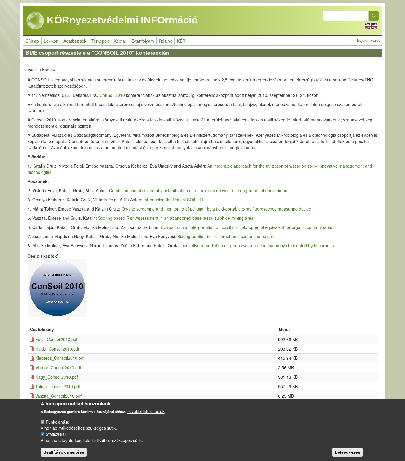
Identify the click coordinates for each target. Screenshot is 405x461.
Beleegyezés (347, 452)
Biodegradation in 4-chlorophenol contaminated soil (225, 236)
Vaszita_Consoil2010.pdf (58, 396)
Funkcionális (57, 422)
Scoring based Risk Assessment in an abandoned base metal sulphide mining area (175, 218)
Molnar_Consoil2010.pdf (58, 367)
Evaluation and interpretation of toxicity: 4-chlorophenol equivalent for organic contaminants (246, 227)
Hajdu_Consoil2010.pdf (57, 349)
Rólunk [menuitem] (165, 41)
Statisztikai (56, 434)
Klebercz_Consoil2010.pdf (59, 358)
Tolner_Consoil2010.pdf (57, 386)
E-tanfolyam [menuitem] (142, 41)
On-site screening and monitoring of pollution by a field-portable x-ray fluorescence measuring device (216, 209)
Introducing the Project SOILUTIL (174, 200)
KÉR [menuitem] (181, 41)
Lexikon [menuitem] (51, 41)
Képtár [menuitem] (120, 41)
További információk (146, 411)
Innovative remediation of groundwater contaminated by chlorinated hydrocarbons (256, 245)
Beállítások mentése (63, 452)
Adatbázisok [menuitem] (74, 41)
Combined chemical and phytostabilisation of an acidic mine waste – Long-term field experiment (198, 190)
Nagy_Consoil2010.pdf (56, 377)
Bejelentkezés (368, 40)
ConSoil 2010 (112, 95)
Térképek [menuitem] (100, 41)
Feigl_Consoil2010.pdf (56, 339)
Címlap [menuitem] (32, 41)
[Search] (374, 16)
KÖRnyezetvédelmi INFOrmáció (121, 19)
